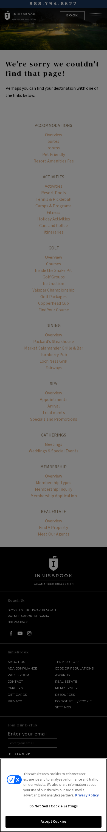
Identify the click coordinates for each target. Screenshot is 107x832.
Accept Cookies (53, 821)
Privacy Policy (87, 795)
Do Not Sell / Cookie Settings (53, 806)
